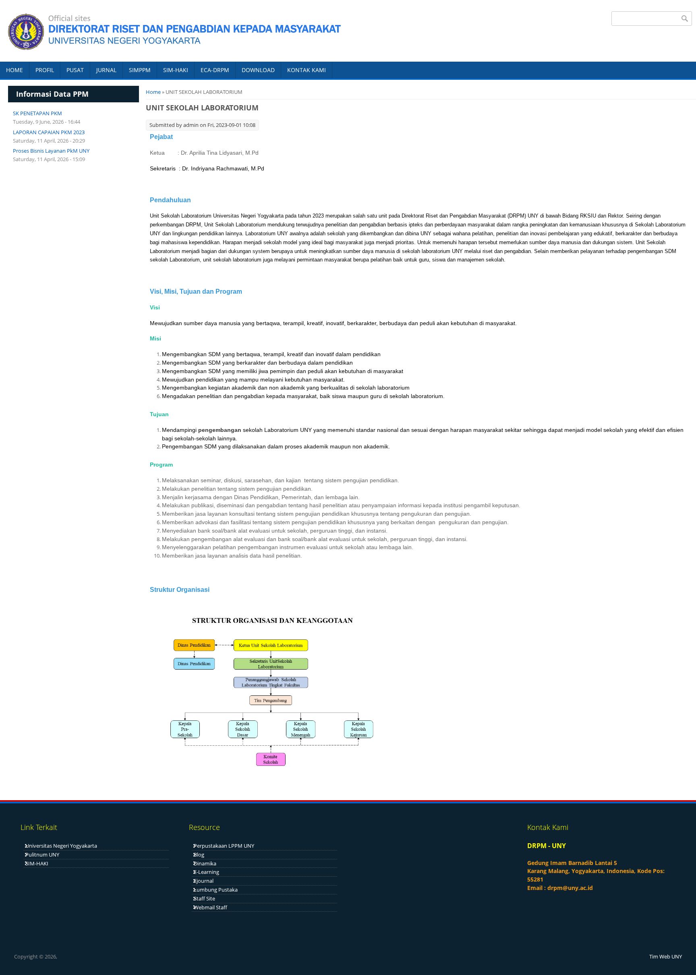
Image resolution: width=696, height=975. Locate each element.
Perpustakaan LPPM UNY (224, 845)
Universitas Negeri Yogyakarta (61, 845)
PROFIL (44, 70)
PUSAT (75, 70)
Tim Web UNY (665, 956)
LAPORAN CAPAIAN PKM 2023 (49, 132)
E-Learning (206, 871)
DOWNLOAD (258, 70)
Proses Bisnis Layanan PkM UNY (51, 150)
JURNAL (106, 70)
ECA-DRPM (215, 70)
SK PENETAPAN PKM (37, 113)
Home (153, 91)
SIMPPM (140, 70)
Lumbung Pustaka (216, 889)
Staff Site (204, 898)
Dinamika (205, 863)
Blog (199, 854)
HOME (14, 70)
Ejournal (203, 880)
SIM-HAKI (175, 70)
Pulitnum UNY (42, 854)
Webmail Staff (210, 907)
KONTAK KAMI (306, 70)
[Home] (172, 30)
